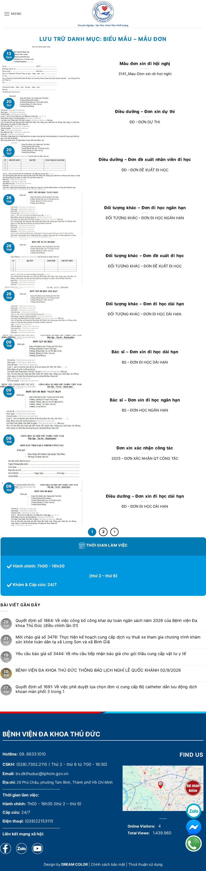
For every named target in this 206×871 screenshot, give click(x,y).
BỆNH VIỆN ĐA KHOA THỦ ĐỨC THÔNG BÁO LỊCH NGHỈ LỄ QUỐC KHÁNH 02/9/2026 (98, 670)
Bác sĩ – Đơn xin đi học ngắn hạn (145, 399)
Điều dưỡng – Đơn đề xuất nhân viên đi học (145, 159)
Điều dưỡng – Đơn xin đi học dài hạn (145, 496)
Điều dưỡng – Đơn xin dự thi (145, 111)
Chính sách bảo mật (108, 864)
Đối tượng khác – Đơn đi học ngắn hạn (145, 207)
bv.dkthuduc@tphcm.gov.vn (42, 773)
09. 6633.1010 (32, 754)
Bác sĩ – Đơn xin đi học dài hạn (145, 351)
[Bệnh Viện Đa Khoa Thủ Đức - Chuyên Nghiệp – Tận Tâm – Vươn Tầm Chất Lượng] (103, 14)
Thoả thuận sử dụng (145, 864)
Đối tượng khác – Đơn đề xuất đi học (145, 255)
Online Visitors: (142, 826)
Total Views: (139, 833)
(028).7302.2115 (31, 764)
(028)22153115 (39, 821)
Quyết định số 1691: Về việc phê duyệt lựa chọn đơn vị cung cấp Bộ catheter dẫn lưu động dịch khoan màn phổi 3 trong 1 (106, 689)
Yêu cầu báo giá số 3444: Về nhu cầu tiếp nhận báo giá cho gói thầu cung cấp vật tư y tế (101, 653)
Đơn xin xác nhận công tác (145, 447)
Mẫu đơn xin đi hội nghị (145, 63)
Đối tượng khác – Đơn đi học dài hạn (145, 303)
